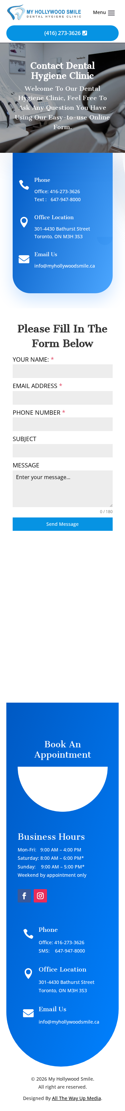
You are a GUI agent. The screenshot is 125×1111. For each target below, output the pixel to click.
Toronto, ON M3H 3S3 (58, 236)
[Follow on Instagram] (40, 895)
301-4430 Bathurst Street (62, 229)
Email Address (37, 386)
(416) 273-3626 (62, 33)
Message (26, 465)
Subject (24, 439)
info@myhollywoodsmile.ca (64, 266)
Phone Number (39, 412)
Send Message (62, 524)
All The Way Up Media (76, 1098)
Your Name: (33, 359)
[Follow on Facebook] (24, 895)
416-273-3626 (65, 191)
